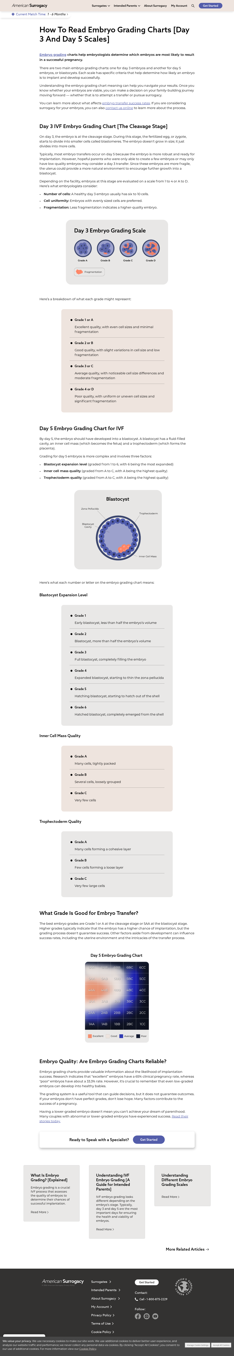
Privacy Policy (69, 1285)
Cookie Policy (101, 1332)
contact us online (119, 108)
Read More (38, 1212)
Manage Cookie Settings (197, 1345)
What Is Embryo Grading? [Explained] (49, 1177)
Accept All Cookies (221, 1345)
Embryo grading (52, 55)
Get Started (210, 5)
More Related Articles (185, 1249)
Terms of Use (101, 1323)
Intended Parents (125, 5)
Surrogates (99, 5)
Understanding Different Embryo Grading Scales (177, 1180)
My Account (100, 1307)
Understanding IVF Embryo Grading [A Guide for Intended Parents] (113, 1182)
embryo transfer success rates (126, 103)
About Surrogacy (155, 5)
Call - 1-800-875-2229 (153, 1299)
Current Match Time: (40, 14)
